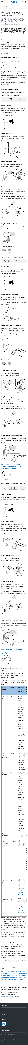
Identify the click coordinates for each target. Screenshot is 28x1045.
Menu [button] (2, 2)
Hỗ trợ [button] (3, 1010)
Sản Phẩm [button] (4, 1005)
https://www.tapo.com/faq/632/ (10, 996)
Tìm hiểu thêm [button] (5, 1030)
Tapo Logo (14, 2)
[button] (3, 1024)
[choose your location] (26, 2)
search (22, 2)
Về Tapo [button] (3, 1014)
